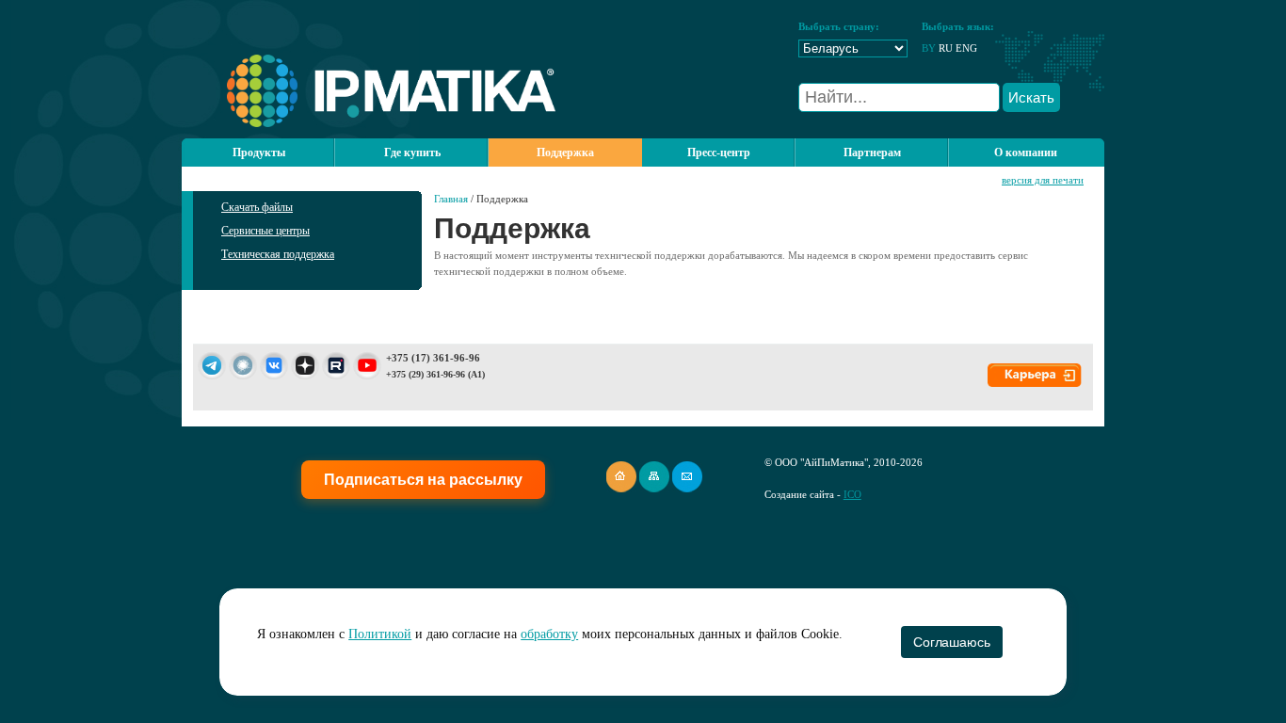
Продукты (259, 152)
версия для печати (1043, 179)
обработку (549, 634)
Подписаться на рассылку (423, 480)
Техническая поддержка (277, 254)
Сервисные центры (265, 230)
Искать (1031, 97)
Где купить (412, 152)
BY (929, 48)
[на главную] (368, 123)
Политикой (379, 634)
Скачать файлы (257, 207)
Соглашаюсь (951, 642)
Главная (451, 198)
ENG (966, 48)
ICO (852, 494)
